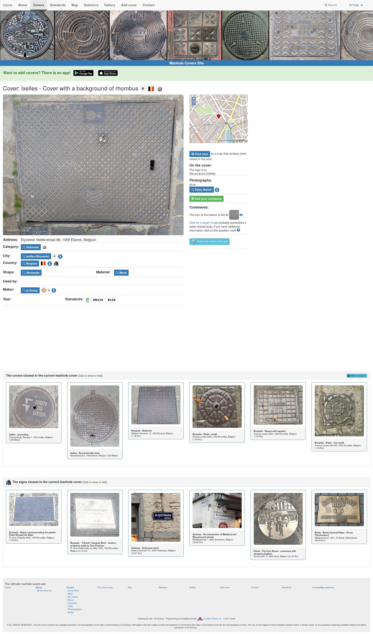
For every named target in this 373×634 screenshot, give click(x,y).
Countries (72, 602)
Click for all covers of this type (212, 241)
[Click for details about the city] (60, 255)
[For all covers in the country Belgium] (151, 88)
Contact (149, 5)
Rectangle (32, 272)
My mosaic (73, 596)
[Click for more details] (33, 406)
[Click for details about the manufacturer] (53, 289)
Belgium (31, 263)
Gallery (109, 5)
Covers (38, 5)
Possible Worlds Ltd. (213, 618)
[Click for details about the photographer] (217, 189)
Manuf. (71, 599)
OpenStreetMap (227, 140)
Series (71, 612)
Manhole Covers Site (186, 63)
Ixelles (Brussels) (37, 256)
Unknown (32, 247)
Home (7, 4)
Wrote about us (44, 590)
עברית (354, 5)
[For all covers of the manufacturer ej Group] (46, 289)
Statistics (91, 5)
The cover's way (105, 587)
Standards (58, 5)
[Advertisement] (186, 334)
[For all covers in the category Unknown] (159, 88)
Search (332, 5)
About (22, 5)
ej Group (31, 290)
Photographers (75, 609)
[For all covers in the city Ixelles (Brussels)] (143, 88)
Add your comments (208, 199)
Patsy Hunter (203, 189)
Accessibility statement (323, 587)
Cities (70, 606)
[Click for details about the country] (49, 262)
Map (74, 5)
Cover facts (73, 590)
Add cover (129, 5)
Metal (123, 272)
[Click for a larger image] (93, 165)
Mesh (70, 593)
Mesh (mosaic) (358, 375)
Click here (201, 154)
